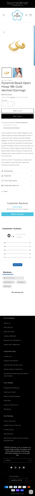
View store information (11, 128)
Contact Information (11, 361)
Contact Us (8, 356)
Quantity (4, 100)
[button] (4, 15)
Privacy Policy (9, 429)
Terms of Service (9, 421)
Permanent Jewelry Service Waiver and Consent (16, 375)
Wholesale (7, 409)
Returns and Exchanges (12, 396)
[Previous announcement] (3, 4)
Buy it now (17, 116)
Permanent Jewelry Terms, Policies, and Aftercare (16, 439)
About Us (7, 323)
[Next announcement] (31, 4)
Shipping (12, 97)
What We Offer (9, 332)
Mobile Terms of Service (12, 425)
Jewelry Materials (10, 336)
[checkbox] (7, 286)
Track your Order (10, 392)
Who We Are (8, 327)
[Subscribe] (29, 460)
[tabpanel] (17, 294)
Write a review (17, 214)
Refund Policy (9, 434)
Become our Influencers (12, 340)
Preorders (7, 400)
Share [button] (6, 191)
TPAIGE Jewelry (19, 493)
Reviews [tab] (8, 272)
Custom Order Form (11, 405)
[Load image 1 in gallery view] (7, 73)
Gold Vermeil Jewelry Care (13, 365)
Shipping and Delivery (11, 388)
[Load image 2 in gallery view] (17, 73)
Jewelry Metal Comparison (13, 369)
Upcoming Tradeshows (12, 344)
